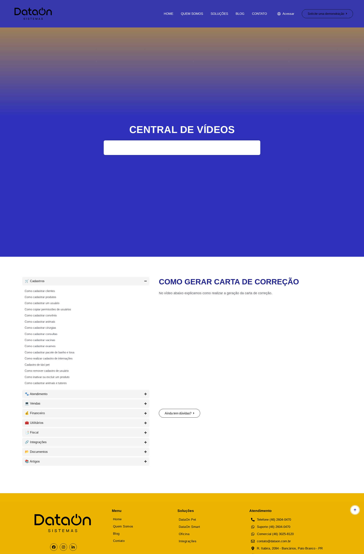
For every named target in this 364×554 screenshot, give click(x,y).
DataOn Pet (187, 519)
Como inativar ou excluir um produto (47, 377)
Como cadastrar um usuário (42, 303)
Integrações (188, 541)
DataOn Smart (189, 527)
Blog (240, 14)
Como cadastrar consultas (41, 334)
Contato (259, 14)
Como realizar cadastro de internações (49, 358)
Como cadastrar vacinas (40, 340)
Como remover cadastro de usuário (47, 370)
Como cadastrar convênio (41, 315)
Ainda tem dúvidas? (178, 413)
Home (168, 14)
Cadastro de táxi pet (37, 364)
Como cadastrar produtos (40, 297)
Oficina (184, 534)
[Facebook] (53, 547)
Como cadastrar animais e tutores (46, 383)
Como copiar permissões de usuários (48, 309)
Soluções (219, 14)
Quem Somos (192, 14)
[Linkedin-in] (73, 547)
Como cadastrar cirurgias (40, 327)
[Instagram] (63, 547)
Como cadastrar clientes (40, 291)
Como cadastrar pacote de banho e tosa (49, 352)
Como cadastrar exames (40, 346)
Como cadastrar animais (40, 321)
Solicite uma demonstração (326, 13)
